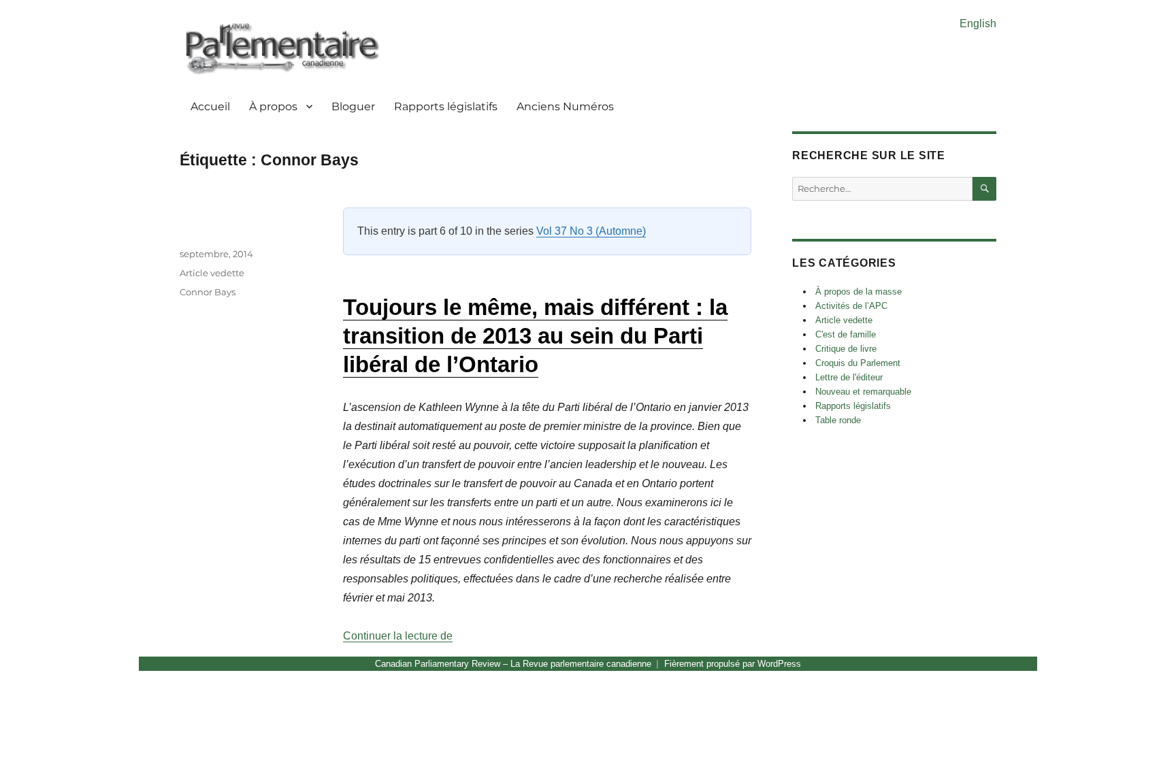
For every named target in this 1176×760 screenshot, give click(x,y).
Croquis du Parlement (857, 363)
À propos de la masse (858, 291)
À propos (273, 106)
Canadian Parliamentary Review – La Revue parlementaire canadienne (513, 664)
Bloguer (353, 106)
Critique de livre (846, 349)
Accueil (210, 106)
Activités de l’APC (851, 306)
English (978, 23)
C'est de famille (845, 334)
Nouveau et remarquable (863, 391)
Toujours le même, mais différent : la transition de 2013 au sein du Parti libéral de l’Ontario (535, 336)
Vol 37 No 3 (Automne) (591, 231)
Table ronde (838, 420)
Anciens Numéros (565, 106)
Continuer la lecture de (398, 636)
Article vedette (212, 272)
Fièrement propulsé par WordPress (732, 664)
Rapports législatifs (445, 106)
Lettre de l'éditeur (849, 377)
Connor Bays (207, 291)
